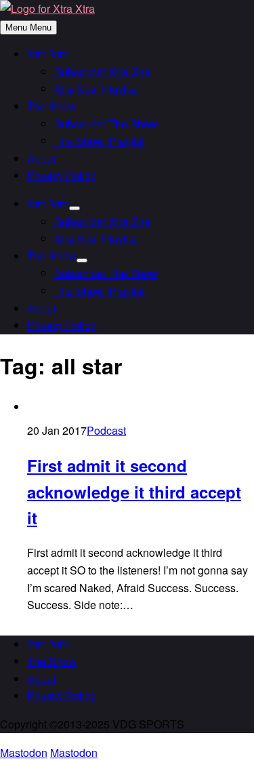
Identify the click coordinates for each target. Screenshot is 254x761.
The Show (52, 106)
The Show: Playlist (99, 141)
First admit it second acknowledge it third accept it (134, 491)
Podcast (106, 430)
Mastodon (23, 752)
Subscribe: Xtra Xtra (102, 71)
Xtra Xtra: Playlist (95, 88)
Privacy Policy (61, 175)
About (41, 158)
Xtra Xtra (48, 54)
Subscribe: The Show (106, 124)
